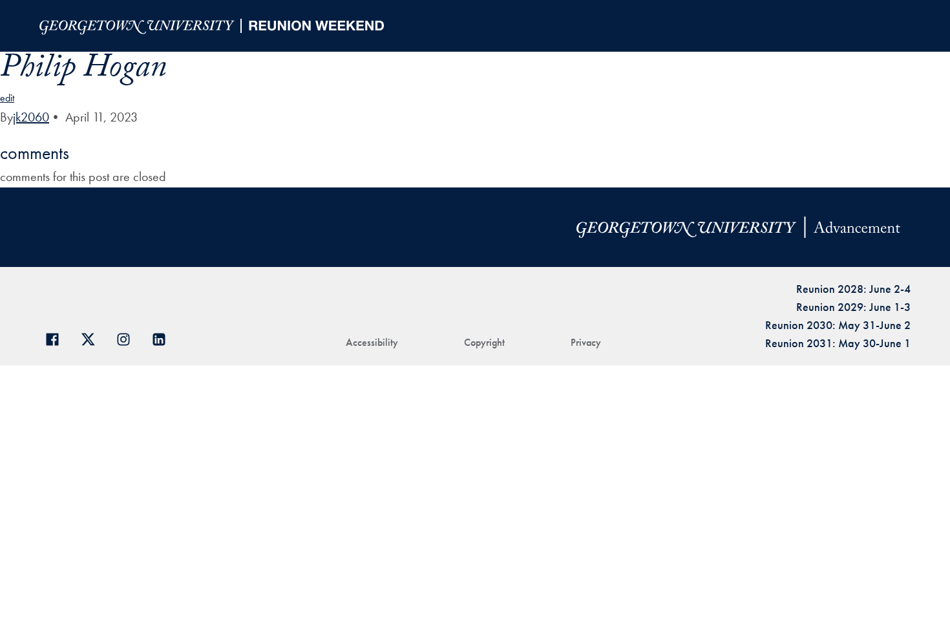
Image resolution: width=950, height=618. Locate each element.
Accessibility (372, 342)
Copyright (484, 342)
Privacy (586, 342)
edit (7, 98)
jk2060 (31, 117)
